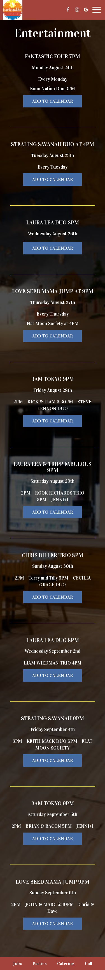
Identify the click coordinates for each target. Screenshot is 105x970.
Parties (39, 963)
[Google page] (85, 9)
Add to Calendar (52, 101)
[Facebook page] (68, 9)
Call (88, 963)
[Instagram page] (77, 9)
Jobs (17, 963)
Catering (65, 963)
